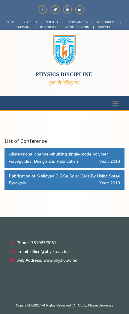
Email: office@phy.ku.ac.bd (43, 251)
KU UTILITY (48, 27)
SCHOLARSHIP (77, 22)
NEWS (11, 22)
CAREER (30, 22)
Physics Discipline (64, 74)
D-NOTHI (104, 27)
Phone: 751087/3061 (36, 242)
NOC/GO (52, 22)
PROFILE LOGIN (77, 27)
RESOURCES (106, 22)
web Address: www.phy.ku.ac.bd (47, 260)
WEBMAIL (24, 27)
